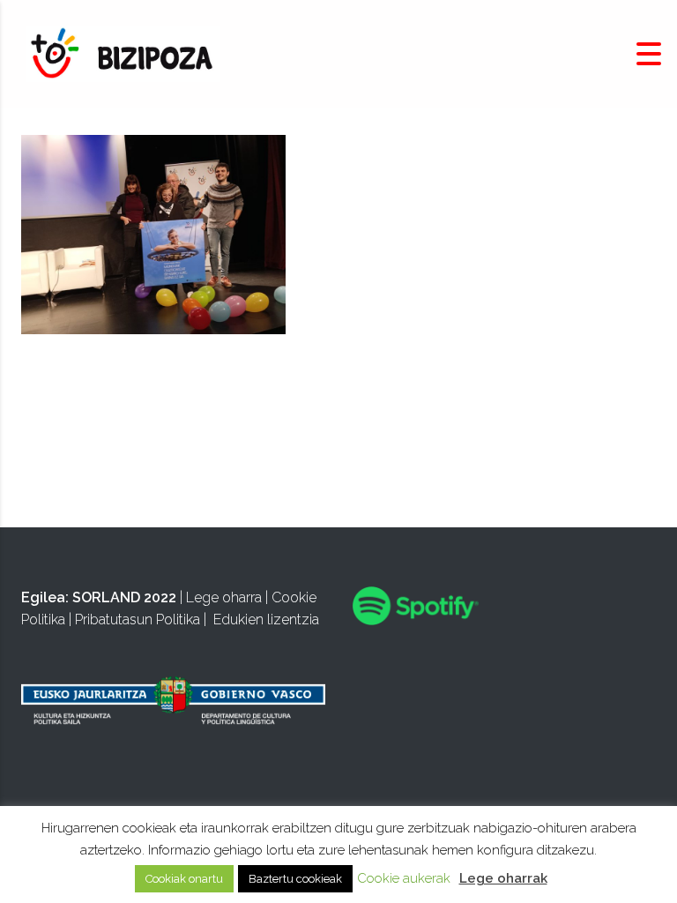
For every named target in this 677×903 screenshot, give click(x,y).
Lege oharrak (503, 878)
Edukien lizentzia (266, 619)
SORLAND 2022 (124, 597)
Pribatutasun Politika (137, 619)
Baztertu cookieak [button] (295, 878)
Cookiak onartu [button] (184, 878)
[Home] (123, 53)
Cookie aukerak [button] (403, 878)
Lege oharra (224, 597)
